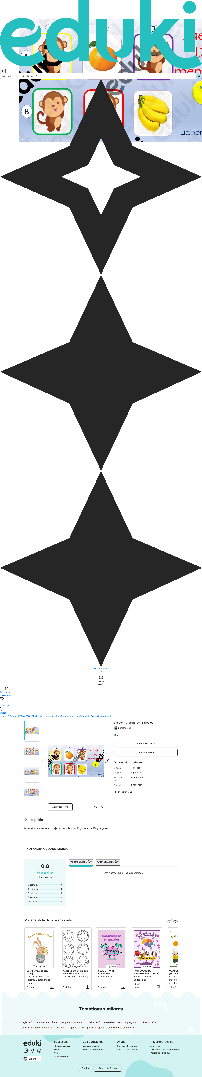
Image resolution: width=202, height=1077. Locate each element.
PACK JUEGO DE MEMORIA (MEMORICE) (146, 972)
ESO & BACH (24, 716)
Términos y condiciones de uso (164, 1049)
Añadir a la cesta (146, 743)
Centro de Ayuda (88, 716)
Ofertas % (36, 716)
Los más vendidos (51, 716)
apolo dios (109, 1022)
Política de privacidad (160, 1053)
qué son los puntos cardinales (37, 1027)
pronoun (60, 1027)
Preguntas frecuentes (127, 1046)
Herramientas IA (61, 1056)
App (56, 1053)
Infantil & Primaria (9, 716)
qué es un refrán (148, 1022)
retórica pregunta (127, 1022)
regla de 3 (27, 1022)
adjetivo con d (76, 1027)
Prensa (57, 1049)
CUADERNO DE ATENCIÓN (106, 972)
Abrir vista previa (60, 807)
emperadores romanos (73, 1022)
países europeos (95, 1027)
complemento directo (47, 1022)
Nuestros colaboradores (94, 1049)
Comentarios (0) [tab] (108, 861)
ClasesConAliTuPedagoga (75, 976)
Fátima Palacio (105, 976)
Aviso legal (155, 1046)
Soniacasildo (124, 728)
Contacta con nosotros (127, 1049)
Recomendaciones (70, 716)
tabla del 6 (94, 1022)
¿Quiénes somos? (62, 1046)
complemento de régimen (121, 1027)
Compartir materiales (92, 1046)
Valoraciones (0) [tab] (81, 861)
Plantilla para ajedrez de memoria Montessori (75, 972)
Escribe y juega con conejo (37, 972)
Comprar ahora (146, 752)
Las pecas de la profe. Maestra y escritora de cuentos (38, 979)
